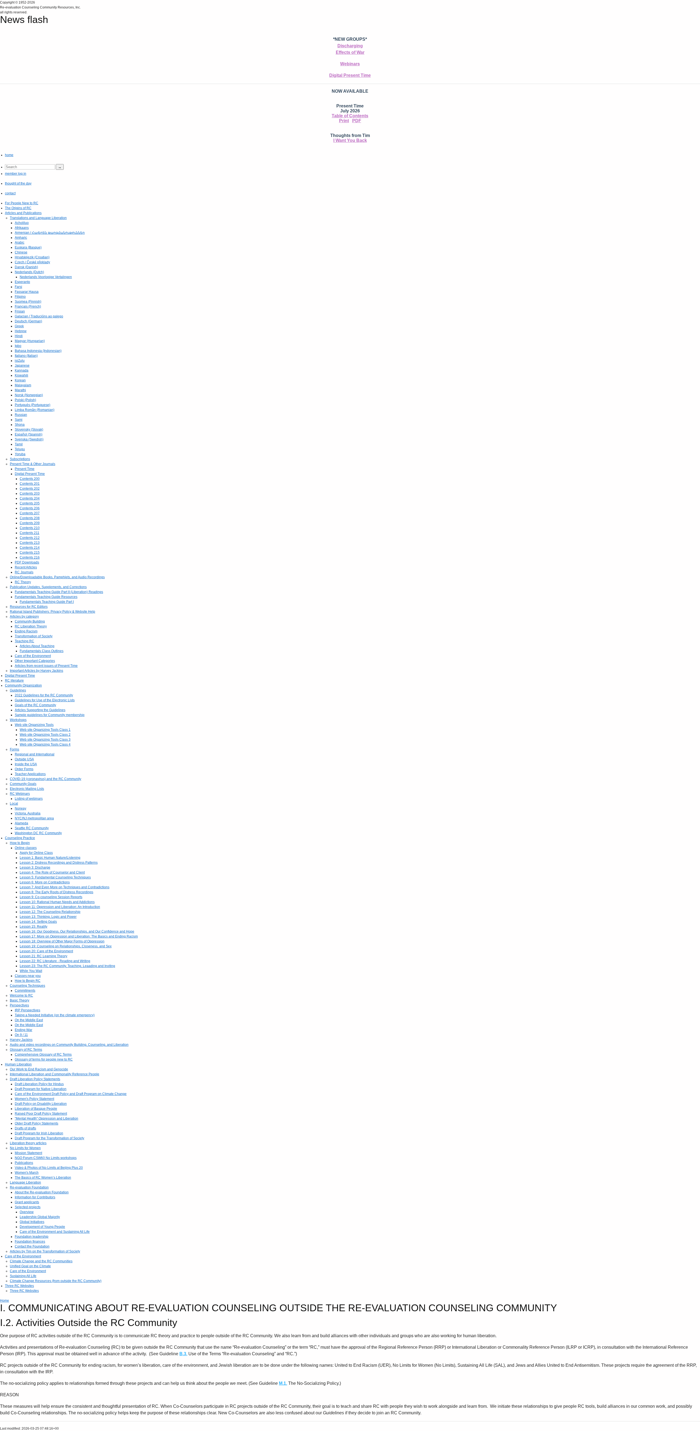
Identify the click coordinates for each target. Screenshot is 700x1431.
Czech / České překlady (32, 262)
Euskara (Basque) (28, 247)
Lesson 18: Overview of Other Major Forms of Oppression (62, 941)
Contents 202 (30, 488)
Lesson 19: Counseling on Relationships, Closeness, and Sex (66, 946)
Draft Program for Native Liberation (40, 1089)
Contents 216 (30, 557)
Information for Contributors (35, 1197)
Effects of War (350, 52)
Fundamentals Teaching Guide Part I (47, 602)
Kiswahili (21, 375)
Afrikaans (22, 228)
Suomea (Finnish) (28, 301)
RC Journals (24, 572)
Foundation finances (30, 1241)
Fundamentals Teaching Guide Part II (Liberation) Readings (59, 592)
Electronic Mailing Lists (27, 789)
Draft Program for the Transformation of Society (49, 1138)
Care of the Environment (33, 656)
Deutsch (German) (28, 321)
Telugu (20, 449)
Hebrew (21, 331)
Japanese (22, 365)
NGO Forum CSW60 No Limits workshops (46, 1158)
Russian (21, 415)
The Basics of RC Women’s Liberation (43, 1177)
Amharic (21, 238)
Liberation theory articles (28, 1143)
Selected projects (27, 1207)
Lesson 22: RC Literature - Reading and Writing (55, 961)
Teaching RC (24, 641)
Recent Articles (26, 567)
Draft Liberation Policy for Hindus (39, 1084)
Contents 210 (30, 528)
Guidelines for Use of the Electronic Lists (45, 700)
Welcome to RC (21, 995)
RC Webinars (20, 794)
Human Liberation (18, 1064)
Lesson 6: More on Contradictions (45, 882)
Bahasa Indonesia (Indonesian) (38, 351)
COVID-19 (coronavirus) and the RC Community (45, 779)
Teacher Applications (30, 774)
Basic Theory (19, 1000)
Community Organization (23, 685)
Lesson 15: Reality (33, 926)
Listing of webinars (29, 799)
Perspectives (19, 1005)
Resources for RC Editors (29, 607)
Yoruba (20, 454)
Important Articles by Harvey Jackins (36, 671)
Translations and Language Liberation (38, 218)
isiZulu (20, 361)
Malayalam (23, 385)
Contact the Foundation (32, 1246)
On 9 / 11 (21, 1035)
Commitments (25, 990)
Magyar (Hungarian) (30, 341)
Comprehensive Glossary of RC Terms (43, 1054)
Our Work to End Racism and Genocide (39, 1069)
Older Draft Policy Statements (36, 1123)
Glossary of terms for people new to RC (44, 1059)
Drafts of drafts (25, 1128)
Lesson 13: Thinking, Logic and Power (48, 917)
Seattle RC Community (32, 828)
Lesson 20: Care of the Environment (46, 951)
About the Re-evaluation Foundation (42, 1192)
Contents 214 (30, 548)
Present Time (24, 469)
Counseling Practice (20, 838)
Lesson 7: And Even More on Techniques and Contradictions (64, 887)
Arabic (19, 242)
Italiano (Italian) (26, 356)
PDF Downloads (27, 562)
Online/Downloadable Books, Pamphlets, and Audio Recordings (57, 577)
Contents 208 (30, 518)
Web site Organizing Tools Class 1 (45, 730)
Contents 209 (30, 523)
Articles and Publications (23, 213)
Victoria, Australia (27, 813)
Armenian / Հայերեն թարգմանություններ (50, 233)
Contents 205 (30, 503)
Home (4, 1300)
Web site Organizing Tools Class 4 (45, 744)
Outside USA (24, 759)
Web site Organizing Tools (34, 725)
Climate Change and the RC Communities (41, 1261)
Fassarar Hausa (27, 292)
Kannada (21, 370)
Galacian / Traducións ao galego (39, 316)
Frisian (20, 311)
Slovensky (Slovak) (29, 429)
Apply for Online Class (36, 853)
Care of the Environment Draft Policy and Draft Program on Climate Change (71, 1094)
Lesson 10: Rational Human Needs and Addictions (57, 902)
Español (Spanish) (28, 434)
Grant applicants (27, 1202)
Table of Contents (350, 115)
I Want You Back (350, 140)
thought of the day (18, 183)
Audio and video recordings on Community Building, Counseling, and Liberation (69, 1045)
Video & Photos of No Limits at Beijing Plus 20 (49, 1168)
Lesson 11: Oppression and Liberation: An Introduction (60, 907)
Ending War (23, 1030)
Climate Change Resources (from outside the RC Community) (55, 1281)
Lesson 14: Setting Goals (38, 922)
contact (10, 193)
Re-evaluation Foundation (29, 1187)
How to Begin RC (27, 981)
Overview (27, 1212)
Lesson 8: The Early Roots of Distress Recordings (56, 892)
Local (14, 803)
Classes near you (28, 976)
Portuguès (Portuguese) (32, 405)
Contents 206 (30, 508)
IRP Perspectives (27, 1010)
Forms (14, 749)
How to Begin (20, 843)
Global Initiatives (32, 1222)
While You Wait (31, 971)
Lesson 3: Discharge (35, 867)
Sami (18, 420)
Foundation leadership (31, 1237)
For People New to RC (21, 203)
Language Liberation (25, 1182)
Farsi (18, 287)
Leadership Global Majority (40, 1217)
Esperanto (22, 282)
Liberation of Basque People (36, 1109)
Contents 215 (30, 552)
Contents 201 (30, 484)
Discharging (350, 45)
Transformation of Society (33, 636)
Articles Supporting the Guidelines (40, 710)
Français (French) (28, 306)
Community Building (30, 621)
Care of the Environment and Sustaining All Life (55, 1232)
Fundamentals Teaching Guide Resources (46, 597)
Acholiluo (22, 223)
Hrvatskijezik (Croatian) (32, 257)
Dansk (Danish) (26, 267)
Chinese (21, 252)
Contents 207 (30, 513)
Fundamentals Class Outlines (41, 651)
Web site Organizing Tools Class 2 (45, 735)
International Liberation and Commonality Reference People (54, 1074)
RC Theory (23, 582)
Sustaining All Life (23, 1276)
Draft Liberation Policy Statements (35, 1079)
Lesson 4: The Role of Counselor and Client (52, 872)
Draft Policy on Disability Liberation (41, 1104)
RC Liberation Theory (31, 626)
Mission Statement (28, 1153)
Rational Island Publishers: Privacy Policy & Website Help (52, 612)
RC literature (14, 680)
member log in (15, 174)
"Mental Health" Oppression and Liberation (46, 1118)
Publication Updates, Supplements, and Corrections (48, 587)
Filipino (20, 297)
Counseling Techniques (27, 986)
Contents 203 (30, 493)
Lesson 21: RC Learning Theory (43, 956)
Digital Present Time (350, 75)
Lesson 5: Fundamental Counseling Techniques (55, 877)
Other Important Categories (35, 661)
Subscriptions (20, 459)
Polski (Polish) (25, 400)
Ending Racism (26, 631)
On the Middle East (29, 1020)
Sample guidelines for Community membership (49, 715)
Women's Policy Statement (34, 1099)
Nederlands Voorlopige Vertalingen (46, 277)
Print (344, 120)
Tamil (19, 444)
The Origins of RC (18, 208)
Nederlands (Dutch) (29, 272)
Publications (24, 1163)
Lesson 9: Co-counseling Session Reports (51, 897)
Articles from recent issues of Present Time (46, 666)
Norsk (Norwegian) (29, 395)
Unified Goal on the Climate (30, 1266)
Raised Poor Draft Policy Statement (41, 1113)
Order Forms (24, 769)
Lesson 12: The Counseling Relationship (50, 912)
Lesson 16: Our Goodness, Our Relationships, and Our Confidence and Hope (77, 931)
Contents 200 (30, 479)
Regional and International (34, 754)
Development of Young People (42, 1227)
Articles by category (24, 616)
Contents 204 (30, 498)
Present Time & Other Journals (32, 464)
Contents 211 (29, 533)
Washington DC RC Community (38, 833)
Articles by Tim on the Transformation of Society (45, 1251)
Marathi (20, 390)
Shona (20, 425)
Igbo (18, 346)
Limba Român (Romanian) (34, 410)
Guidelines (18, 690)
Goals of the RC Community (35, 705)
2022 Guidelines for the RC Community (44, 695)
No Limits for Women (25, 1148)
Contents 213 (30, 543)
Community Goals (23, 784)
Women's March (27, 1173)
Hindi (19, 336)
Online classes (26, 848)
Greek (19, 326)
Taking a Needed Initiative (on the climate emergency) (55, 1015)
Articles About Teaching (37, 646)
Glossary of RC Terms (26, 1050)
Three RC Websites (19, 1286)
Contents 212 (30, 538)
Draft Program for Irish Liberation (39, 1133)
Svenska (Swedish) (29, 439)
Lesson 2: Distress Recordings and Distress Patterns (59, 863)
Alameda (21, 823)
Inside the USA (26, 764)
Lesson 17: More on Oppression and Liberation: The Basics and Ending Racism (79, 936)
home (9, 155)
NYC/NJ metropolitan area (34, 818)
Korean (20, 380)
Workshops (18, 720)
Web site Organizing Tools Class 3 (45, 739)
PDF (356, 120)
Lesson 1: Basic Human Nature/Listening (50, 858)
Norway (20, 808)
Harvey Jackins (21, 1040)
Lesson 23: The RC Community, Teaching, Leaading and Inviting (67, 966)
